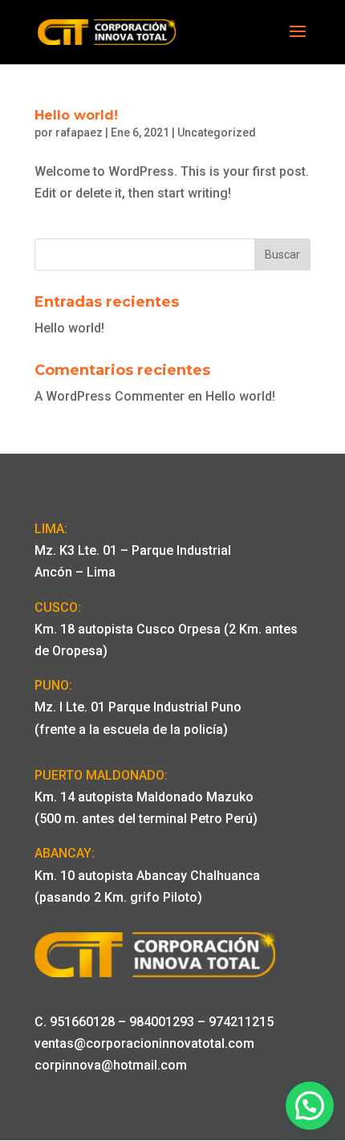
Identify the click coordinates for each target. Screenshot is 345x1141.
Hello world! (76, 115)
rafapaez (79, 132)
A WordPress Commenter (109, 396)
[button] (310, 1106)
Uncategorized (216, 132)
